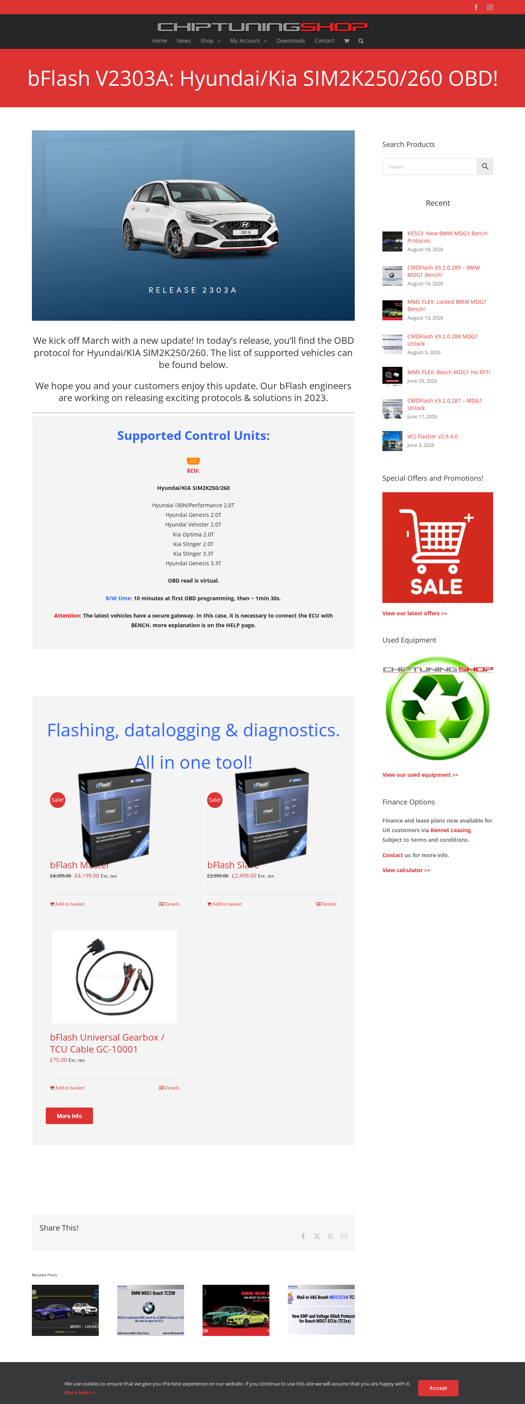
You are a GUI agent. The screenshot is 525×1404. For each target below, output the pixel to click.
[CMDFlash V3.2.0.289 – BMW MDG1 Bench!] (392, 271)
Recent (438, 203)
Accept (438, 1388)
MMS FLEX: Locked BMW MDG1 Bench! (447, 305)
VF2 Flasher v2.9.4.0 (432, 436)
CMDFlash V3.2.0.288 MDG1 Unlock (442, 340)
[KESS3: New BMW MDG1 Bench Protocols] (392, 236)
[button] (361, 40)
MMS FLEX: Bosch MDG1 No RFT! (448, 372)
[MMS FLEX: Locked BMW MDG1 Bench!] (392, 305)
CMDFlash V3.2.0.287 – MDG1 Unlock (444, 404)
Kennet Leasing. (451, 830)
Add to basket (70, 904)
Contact (392, 855)
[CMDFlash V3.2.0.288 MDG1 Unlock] (392, 339)
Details (171, 904)
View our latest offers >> (414, 613)
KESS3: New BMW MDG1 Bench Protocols (447, 237)
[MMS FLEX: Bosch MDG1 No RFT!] (392, 371)
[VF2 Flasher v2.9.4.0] (392, 436)
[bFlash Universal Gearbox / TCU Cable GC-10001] (114, 976)
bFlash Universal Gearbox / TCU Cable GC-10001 (107, 1043)
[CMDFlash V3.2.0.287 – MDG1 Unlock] (392, 404)
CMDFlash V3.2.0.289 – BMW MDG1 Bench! (443, 271)
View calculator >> (406, 870)
